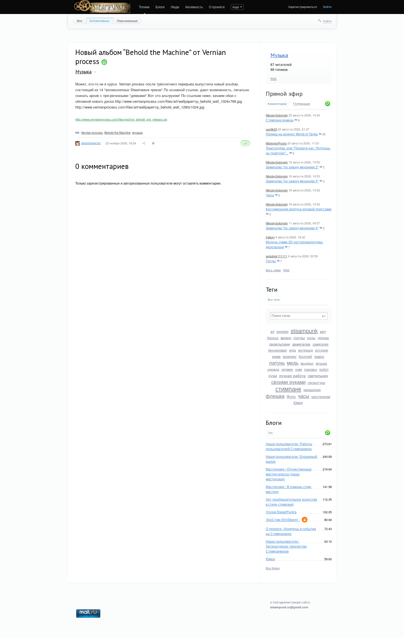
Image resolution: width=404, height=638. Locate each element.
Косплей (305, 356)
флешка (275, 395)
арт (323, 331)
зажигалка (301, 344)
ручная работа (292, 375)
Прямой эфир (284, 93)
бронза (272, 337)
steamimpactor (91, 143)
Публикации (301, 104)
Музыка (279, 55)
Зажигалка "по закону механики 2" (292, 167)
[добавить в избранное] (153, 143)
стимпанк (288, 388)
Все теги (274, 299)
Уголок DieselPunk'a (281, 511)
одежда (273, 369)
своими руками (288, 381)
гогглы (299, 337)
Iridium (270, 237)
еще (236, 6)
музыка (321, 363)
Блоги (160, 6)
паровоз (310, 369)
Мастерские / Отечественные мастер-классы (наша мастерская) (289, 474)
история (321, 350)
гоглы (311, 337)
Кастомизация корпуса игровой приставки (298, 209)
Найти (327, 21)
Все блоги (273, 568)
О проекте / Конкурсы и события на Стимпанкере (291, 531)
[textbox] (299, 315)
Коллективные (99, 20)
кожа (276, 356)
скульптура (316, 382)
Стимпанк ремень (280, 120)
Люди (175, 6)
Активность (194, 6)
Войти (327, 6)
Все (79, 20)
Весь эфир (273, 270)
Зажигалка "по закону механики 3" (292, 181)
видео (286, 337)
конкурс (290, 356)
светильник (318, 375)
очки (298, 369)
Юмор (298, 402)
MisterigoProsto (276, 143)
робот (324, 369)
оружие (287, 369)
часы (303, 395)
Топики (144, 6)
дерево (323, 337)
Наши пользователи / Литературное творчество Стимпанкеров (286, 546)
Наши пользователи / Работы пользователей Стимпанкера (289, 446)
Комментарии (277, 103)
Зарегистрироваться (302, 6)
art (272, 331)
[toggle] (95, 72)
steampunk (304, 331)
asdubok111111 (276, 256)
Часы (270, 195)
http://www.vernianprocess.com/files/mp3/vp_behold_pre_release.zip (121, 119)
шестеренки (320, 396)
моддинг (307, 363)
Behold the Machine (117, 132)
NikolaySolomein (277, 115)
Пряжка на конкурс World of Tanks (292, 134)
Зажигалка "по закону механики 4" (292, 227)
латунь (277, 362)
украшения (312, 389)
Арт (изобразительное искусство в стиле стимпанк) (291, 501)
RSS (273, 78)
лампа (319, 356)
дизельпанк (279, 344)
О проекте (217, 6)
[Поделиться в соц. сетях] (144, 143)
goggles (282, 331)
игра (292, 350)
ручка (273, 375)
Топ (270, 432)
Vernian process (92, 132)
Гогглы (271, 260)
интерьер (305, 350)
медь (292, 362)
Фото (291, 396)
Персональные (127, 20)
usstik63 (271, 129)
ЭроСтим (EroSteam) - (283, 519)
